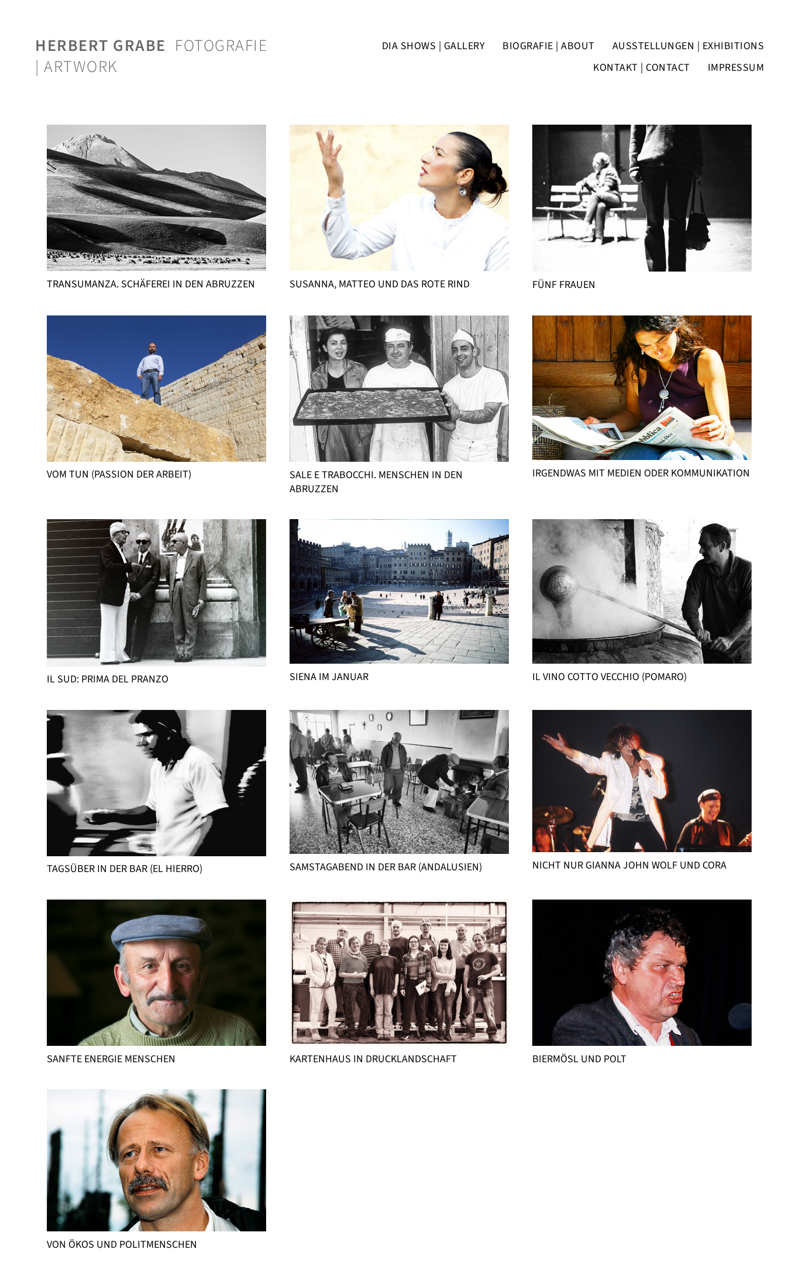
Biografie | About (548, 46)
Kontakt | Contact (641, 68)
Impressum (736, 68)
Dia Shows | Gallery (433, 46)
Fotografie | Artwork (151, 56)
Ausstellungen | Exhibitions (688, 46)
